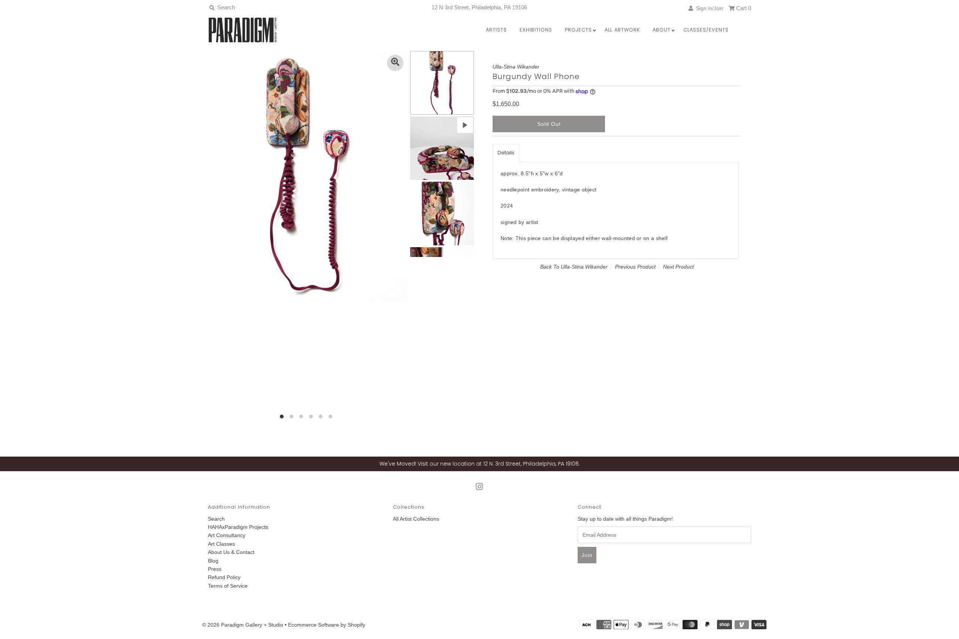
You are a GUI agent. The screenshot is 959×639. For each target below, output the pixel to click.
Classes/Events (706, 29)
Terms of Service (228, 586)
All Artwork (622, 29)
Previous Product (635, 267)
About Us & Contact (231, 552)
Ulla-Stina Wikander (584, 267)
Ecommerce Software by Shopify (326, 625)
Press (214, 569)
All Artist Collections (416, 519)
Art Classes (221, 544)
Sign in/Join (708, 8)
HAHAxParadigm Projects (238, 527)
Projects (578, 29)
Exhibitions (536, 29)
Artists (496, 29)
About (662, 29)
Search (216, 519)
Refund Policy (224, 577)
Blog (213, 561)
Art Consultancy (226, 535)
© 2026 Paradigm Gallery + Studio (242, 625)
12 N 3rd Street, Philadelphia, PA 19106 (479, 7)
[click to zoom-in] (395, 63)
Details (505, 152)
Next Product (678, 267)
